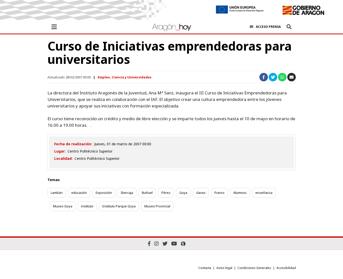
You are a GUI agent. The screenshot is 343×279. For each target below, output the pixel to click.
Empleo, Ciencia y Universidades (124, 77)
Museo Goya (62, 206)
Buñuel (147, 192)
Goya (183, 192)
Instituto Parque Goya (119, 206)
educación (79, 192)
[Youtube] (174, 243)
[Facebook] (149, 243)
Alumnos (240, 192)
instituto (87, 206)
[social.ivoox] (183, 243)
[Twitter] (164, 243)
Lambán (57, 192)
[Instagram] (156, 243)
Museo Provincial (157, 206)
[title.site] (303, 10)
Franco (219, 192)
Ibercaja (127, 192)
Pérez (165, 192)
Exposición (104, 192)
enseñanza (263, 192)
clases (201, 192)
